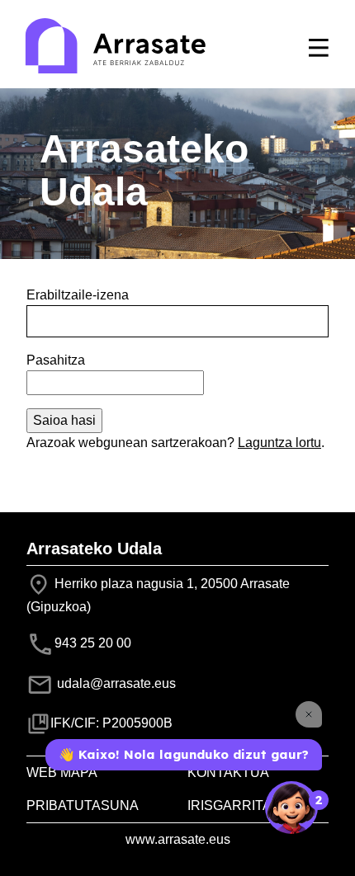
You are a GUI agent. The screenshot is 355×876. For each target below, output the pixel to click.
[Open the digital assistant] (291, 807)
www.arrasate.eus (177, 839)
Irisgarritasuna (248, 805)
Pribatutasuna (82, 805)
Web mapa (61, 772)
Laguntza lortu (279, 443)
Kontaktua (228, 772)
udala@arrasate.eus (115, 683)
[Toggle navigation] (319, 47)
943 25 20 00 (92, 643)
